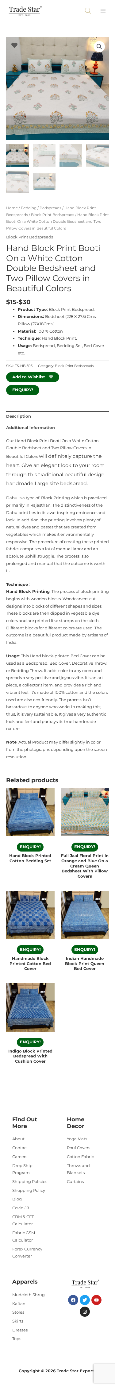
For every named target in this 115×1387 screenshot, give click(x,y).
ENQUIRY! (22, 390)
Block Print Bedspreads (52, 215)
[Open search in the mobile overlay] (88, 11)
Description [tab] (18, 416)
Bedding (28, 208)
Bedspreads (50, 208)
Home (12, 208)
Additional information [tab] (30, 427)
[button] (99, 46)
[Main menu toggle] (103, 11)
